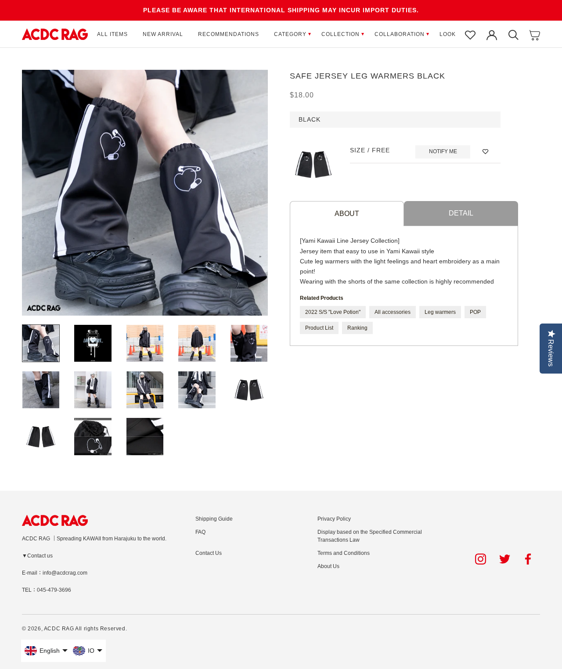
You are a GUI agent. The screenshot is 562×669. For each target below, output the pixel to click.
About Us (328, 566)
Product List (319, 327)
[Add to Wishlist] (485, 151)
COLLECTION (340, 34)
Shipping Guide (214, 519)
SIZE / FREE (370, 150)
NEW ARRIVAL (163, 34)
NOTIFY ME (443, 151)
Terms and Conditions (343, 553)
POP (475, 312)
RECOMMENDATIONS (228, 34)
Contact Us (208, 553)
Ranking (357, 327)
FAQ (200, 532)
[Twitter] (504, 559)
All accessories (393, 312)
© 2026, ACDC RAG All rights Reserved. (74, 629)
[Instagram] (480, 559)
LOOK (448, 34)
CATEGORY (290, 34)
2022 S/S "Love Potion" (332, 312)
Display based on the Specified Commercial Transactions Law (369, 536)
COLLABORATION (400, 34)
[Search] (513, 34)
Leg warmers (440, 312)
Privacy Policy (334, 519)
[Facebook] (529, 559)
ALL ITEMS (112, 34)
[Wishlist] (470, 34)
